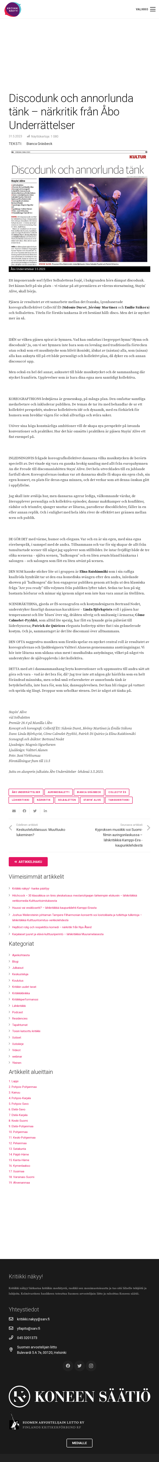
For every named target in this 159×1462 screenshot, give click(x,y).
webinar (17, 1056)
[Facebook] (68, 1366)
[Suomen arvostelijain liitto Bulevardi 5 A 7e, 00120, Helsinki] (13, 1350)
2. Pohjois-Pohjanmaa (23, 1087)
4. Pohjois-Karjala (20, 1098)
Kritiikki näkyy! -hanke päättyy (30, 888)
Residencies (20, 1018)
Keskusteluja (20, 974)
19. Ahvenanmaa (19, 1182)
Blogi (15, 961)
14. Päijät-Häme (19, 1154)
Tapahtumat (20, 1025)
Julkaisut (17, 968)
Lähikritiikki (19, 1006)
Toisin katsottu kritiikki (26, 1031)
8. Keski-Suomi (18, 1120)
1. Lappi (13, 1081)
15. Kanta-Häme (19, 1160)
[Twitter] (79, 1366)
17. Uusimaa (16, 1171)
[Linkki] (12, 9)
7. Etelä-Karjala (18, 1115)
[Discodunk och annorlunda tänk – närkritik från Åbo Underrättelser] (79, 207)
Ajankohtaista (21, 955)
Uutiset (16, 1037)
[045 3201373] (13, 1338)
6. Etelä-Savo (17, 1109)
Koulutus (17, 980)
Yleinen (16, 1063)
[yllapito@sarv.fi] (13, 1328)
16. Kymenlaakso (19, 1166)
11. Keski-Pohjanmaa (22, 1137)
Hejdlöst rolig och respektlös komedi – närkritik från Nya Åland (52, 927)
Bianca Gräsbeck (39, 144)
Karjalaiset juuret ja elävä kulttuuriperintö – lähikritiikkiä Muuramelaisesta (58, 934)
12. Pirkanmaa (18, 1143)
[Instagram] (91, 1366)
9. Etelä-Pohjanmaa (21, 1126)
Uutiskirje (18, 1044)
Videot (16, 1050)
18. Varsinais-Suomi (21, 1177)
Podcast (17, 1012)
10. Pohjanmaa (18, 1132)
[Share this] (24, 810)
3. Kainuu (14, 1092)
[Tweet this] (35, 810)
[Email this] (14, 810)
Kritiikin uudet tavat (24, 987)
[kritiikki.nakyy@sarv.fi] (13, 1319)
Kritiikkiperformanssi (25, 999)
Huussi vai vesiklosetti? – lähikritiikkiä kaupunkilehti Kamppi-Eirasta (54, 908)
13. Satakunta (17, 1149)
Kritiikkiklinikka (21, 993)
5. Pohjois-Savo (19, 1104)
